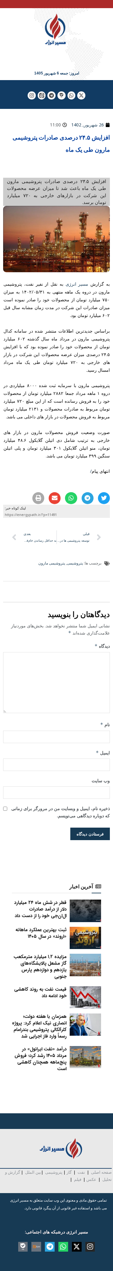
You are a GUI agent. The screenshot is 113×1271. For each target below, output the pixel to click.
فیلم (77, 1179)
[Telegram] (51, 95)
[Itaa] (36, 1247)
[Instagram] (32, 95)
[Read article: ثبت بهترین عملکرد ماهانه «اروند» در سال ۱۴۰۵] (85, 938)
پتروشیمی (75, 563)
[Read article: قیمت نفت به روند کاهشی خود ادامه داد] (85, 997)
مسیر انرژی (77, 284)
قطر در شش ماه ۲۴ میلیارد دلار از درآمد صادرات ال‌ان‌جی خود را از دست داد (40, 909)
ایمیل (103, 753)
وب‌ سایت (101, 781)
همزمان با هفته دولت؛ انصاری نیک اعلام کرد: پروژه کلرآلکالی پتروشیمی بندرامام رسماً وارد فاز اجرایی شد (39, 1026)
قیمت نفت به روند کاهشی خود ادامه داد (40, 993)
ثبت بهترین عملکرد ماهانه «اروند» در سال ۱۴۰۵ (41, 933)
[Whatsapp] (71, 95)
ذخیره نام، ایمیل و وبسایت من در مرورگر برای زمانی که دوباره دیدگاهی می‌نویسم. (60, 811)
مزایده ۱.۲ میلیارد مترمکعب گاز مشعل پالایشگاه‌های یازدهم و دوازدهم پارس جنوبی (40, 966)
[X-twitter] (81, 95)
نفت (81, 1172)
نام (105, 724)
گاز (69, 1172)
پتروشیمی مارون (51, 563)
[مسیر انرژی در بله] (61, 95)
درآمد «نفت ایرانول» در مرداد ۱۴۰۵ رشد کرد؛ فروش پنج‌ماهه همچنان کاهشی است (40, 1059)
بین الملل (33, 1172)
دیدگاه (102, 646)
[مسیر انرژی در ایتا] (42, 95)
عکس (91, 1179)
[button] (104, 498)
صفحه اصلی (101, 1172)
